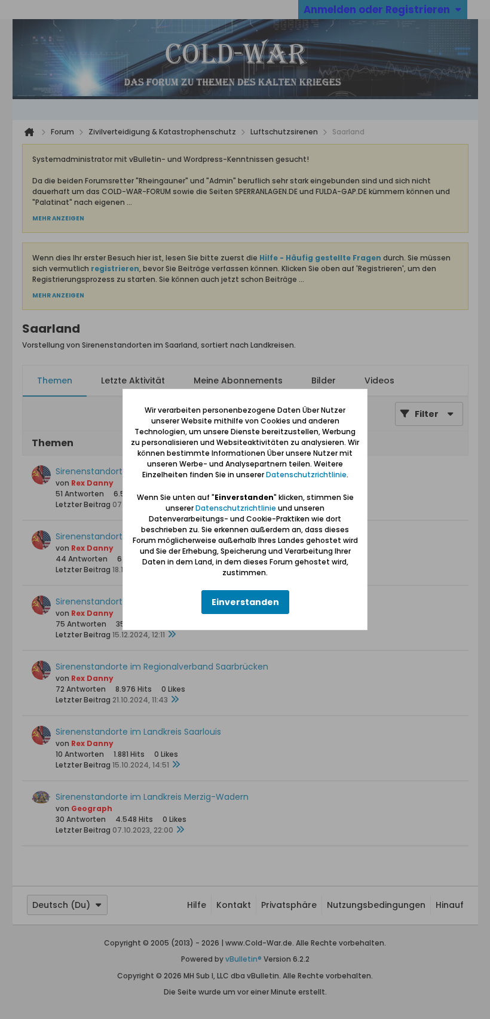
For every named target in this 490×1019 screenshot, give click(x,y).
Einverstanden (245, 602)
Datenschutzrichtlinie (306, 474)
